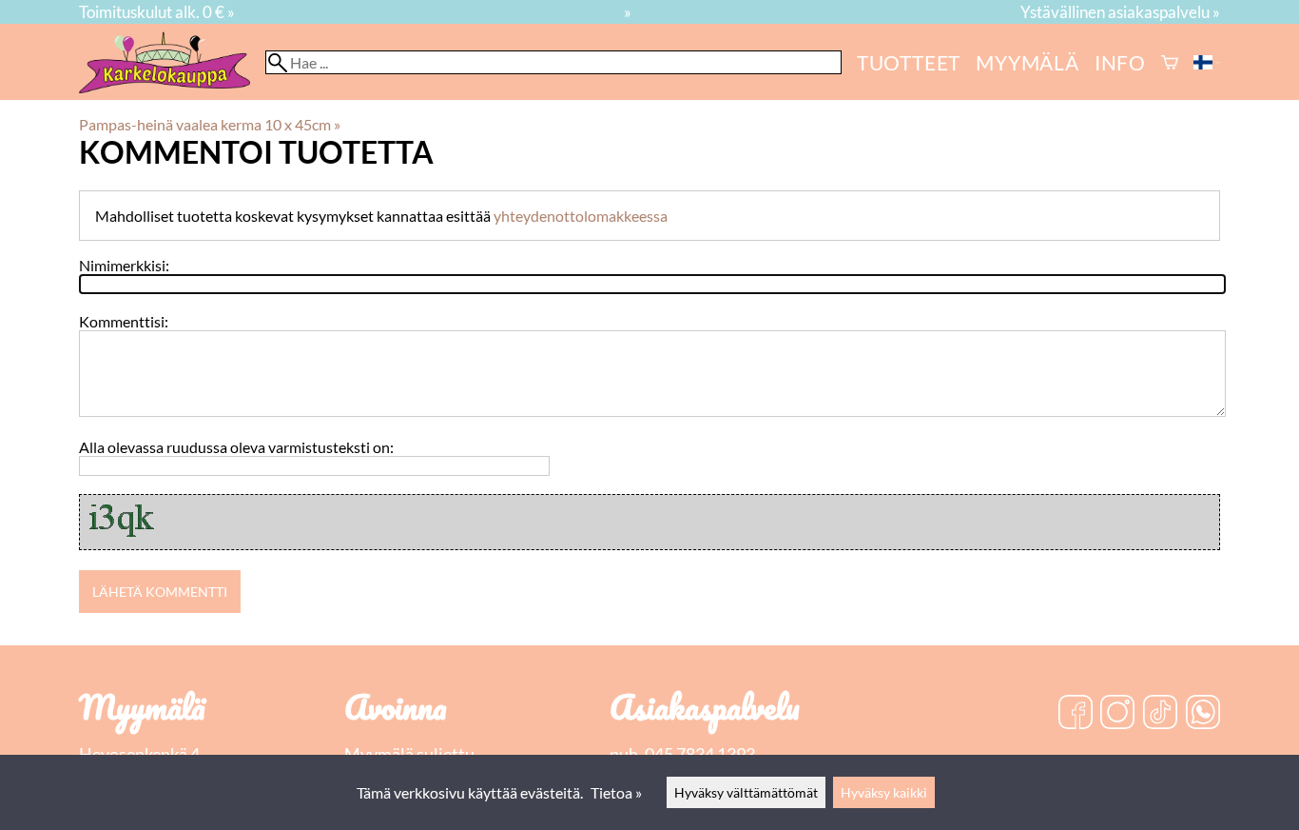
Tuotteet (908, 62)
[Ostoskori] (1169, 62)
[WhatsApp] (1203, 714)
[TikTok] (1160, 714)
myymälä (1027, 62)
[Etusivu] (172, 87)
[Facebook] (1075, 714)
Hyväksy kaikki (884, 792)
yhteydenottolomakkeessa (581, 216)
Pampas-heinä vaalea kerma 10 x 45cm (209, 124)
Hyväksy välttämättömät (746, 792)
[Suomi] (1206, 62)
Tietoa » (616, 792)
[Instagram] (1117, 714)
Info (1120, 62)
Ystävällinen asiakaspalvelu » (1120, 12)
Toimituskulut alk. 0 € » (157, 12)
